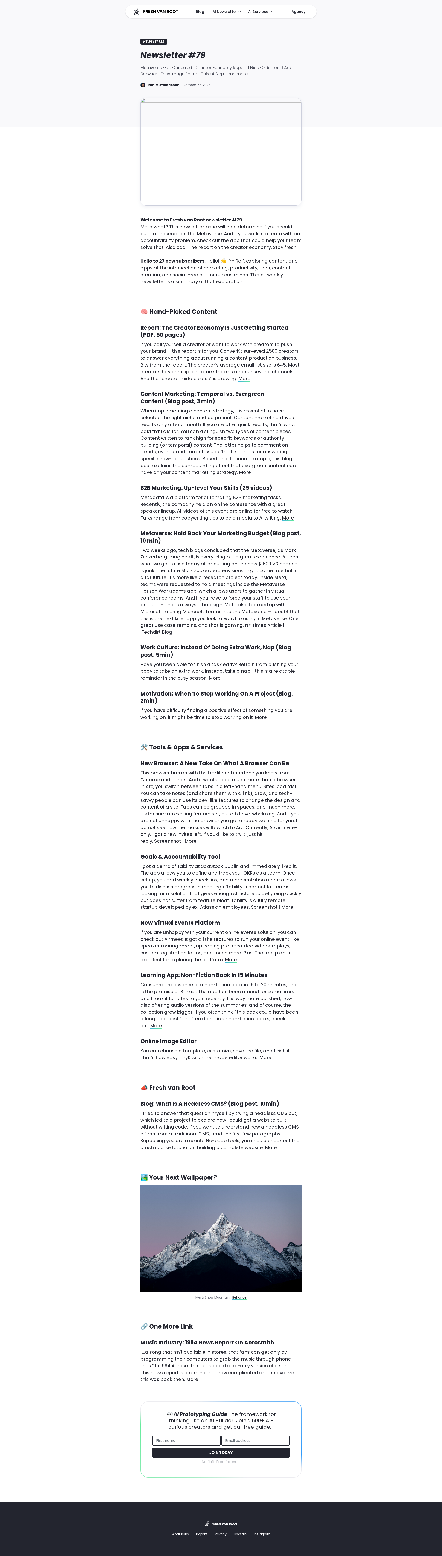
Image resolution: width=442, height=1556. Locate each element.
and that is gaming (220, 625)
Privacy (221, 1534)
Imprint (202, 1534)
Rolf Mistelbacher (163, 85)
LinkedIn (240, 1534)
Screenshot (167, 841)
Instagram (262, 1534)
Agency (298, 11)
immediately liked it (273, 866)
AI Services (258, 11)
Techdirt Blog (157, 632)
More (244, 378)
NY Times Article (263, 625)
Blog (200, 11)
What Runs (180, 1534)
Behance (239, 1297)
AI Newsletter (224, 11)
